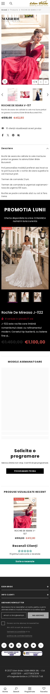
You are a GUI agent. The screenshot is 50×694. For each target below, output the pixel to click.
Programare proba (25, 471)
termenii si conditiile (16, 631)
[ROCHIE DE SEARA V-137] (25, 513)
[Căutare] (11, 3)
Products (14, 10)
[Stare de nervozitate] (8, 135)
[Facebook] (2, 135)
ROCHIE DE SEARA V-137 (25, 532)
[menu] (3, 3)
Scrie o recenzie (25, 561)
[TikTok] (26, 645)
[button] (40, 81)
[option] (25, 50)
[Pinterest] (13, 135)
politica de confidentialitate (19, 636)
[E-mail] (18, 135)
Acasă (4, 10)
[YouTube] (33, 645)
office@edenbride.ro (17, 676)
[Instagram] (11, 645)
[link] (25, 433)
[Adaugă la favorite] (34, 500)
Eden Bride (18, 670)
